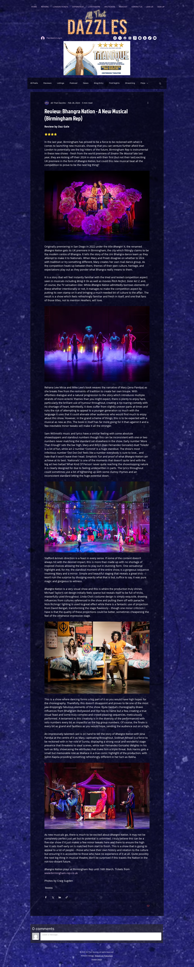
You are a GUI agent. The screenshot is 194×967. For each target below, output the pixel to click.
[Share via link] (66, 897)
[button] (160, 83)
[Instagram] (115, 38)
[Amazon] (145, 38)
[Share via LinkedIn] (59, 897)
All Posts (34, 83)
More (143, 83)
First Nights (114, 83)
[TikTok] (150, 38)
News (85, 83)
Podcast (73, 83)
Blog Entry (98, 83)
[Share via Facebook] (45, 897)
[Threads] (130, 38)
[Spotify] (140, 38)
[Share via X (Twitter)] (52, 897)
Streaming (130, 83)
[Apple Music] (135, 38)
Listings (60, 83)
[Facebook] (125, 38)
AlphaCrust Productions (104, 956)
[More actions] (148, 102)
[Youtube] (155, 38)
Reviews (47, 83)
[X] (120, 38)
